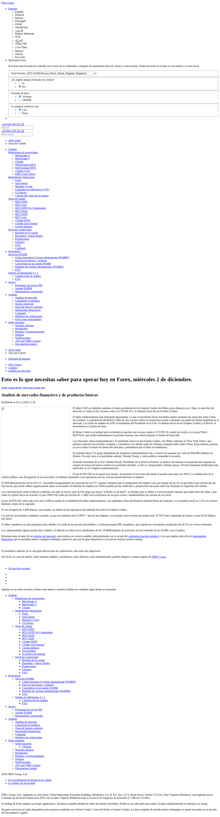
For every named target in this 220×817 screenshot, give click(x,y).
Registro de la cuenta (26, 232)
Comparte (20, 313)
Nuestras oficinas (24, 325)
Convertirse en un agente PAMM (33, 263)
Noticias (19, 334)
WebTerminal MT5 (25, 167)
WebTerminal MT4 (25, 164)
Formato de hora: (20, 93)
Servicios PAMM (17, 254)
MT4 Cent (20, 204)
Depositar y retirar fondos (29, 235)
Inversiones (14, 251)
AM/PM (26, 100)
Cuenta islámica (23, 226)
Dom (25, 113)
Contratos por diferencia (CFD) (32, 189)
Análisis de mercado (26, 297)
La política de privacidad (21, 783)
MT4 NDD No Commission (30, 208)
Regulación (21, 328)
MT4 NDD (21, 201)
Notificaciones (23, 337)
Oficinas (26, 746)
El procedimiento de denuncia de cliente (30, 780)
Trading (12, 149)
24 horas (26, 96)
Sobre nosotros (16, 322)
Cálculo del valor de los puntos (32, 195)
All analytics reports (19, 568)
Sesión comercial (24, 303)
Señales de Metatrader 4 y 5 (23, 272)
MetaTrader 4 (22, 155)
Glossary (20, 242)
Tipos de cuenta (16, 198)
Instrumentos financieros (21, 177)
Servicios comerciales (20, 229)
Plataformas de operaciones (23, 152)
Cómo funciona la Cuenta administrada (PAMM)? (42, 257)
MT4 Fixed (21, 211)
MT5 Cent (20, 217)
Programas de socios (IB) (28, 285)
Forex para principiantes (28, 319)
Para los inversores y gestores (31, 260)
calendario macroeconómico (143, 536)
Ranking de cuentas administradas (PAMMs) (39, 266)
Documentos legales (26, 344)
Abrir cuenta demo (11, 387)
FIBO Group (159, 556)
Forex (18, 180)
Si (23, 83)
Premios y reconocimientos (29, 331)
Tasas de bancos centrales (29, 306)
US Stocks (21, 192)
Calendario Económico (27, 300)
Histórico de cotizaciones (28, 316)
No (24, 86)
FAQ (18, 245)
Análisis (12, 294)
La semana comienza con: (25, 106)
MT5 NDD (21, 214)
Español (12, 8)
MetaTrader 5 (22, 158)
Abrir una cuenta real (33, 387)
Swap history (29, 650)
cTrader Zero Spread (26, 223)
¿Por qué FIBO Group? (28, 340)
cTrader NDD (22, 220)
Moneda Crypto (23, 186)
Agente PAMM (23, 288)
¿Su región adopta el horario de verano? (32, 79)
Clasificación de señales (28, 276)
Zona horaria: (18, 73)
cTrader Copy (22, 170)
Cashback (20, 248)
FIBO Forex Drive (25, 174)
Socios (11, 282)
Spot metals (21, 183)
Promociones (22, 238)
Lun (24, 109)
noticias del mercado (45, 536)
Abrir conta (14, 140)
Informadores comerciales (29, 291)
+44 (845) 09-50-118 (12, 124)
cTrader (19, 161)
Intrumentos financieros (28, 310)
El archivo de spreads (33, 654)
